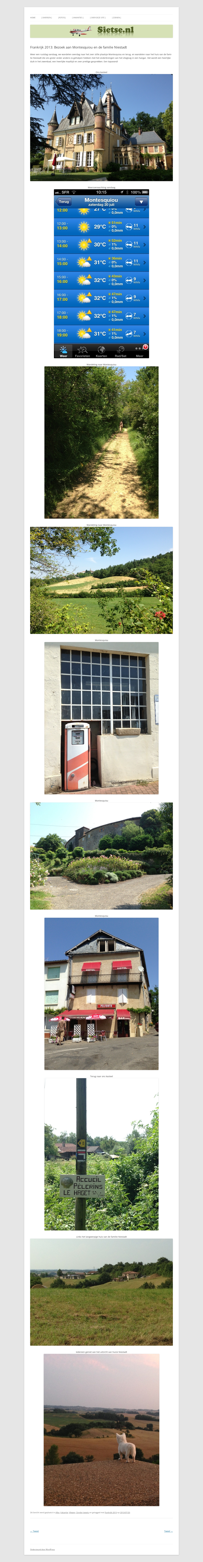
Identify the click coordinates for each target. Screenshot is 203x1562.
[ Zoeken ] (116, 17)
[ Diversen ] (46, 17)
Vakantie (64, 1512)
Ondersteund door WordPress (42, 1549)
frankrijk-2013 (111, 1512)
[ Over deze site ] (98, 17)
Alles (57, 1512)
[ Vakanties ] (78, 17)
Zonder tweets (82, 1512)
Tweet (34, 1531)
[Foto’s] (62, 17)
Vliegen (72, 1512)
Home (33, 17)
